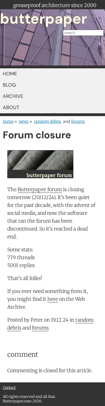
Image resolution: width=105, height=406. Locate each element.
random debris (47, 121)
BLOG (9, 85)
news (24, 121)
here (52, 299)
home (8, 121)
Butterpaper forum (40, 189)
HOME (10, 74)
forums (78, 121)
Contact (9, 387)
